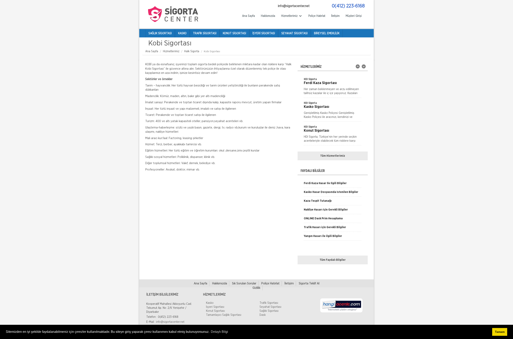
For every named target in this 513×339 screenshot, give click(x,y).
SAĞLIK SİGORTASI (160, 33)
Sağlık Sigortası (269, 311)
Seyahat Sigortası (270, 307)
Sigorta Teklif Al (309, 283)
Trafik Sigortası (269, 303)
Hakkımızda (268, 16)
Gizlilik (256, 287)
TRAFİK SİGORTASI (204, 33)
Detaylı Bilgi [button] (219, 331)
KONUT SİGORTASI (234, 33)
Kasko (210, 303)
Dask (263, 315)
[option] (333, 87)
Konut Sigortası (215, 311)
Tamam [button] (500, 331)
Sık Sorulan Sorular (244, 283)
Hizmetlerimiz (171, 51)
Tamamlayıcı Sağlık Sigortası (223, 315)
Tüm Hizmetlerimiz (332, 155)
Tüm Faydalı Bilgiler (333, 260)
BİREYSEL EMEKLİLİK (326, 33)
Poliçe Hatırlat (316, 16)
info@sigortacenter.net (170, 322)
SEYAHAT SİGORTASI (294, 33)
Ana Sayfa (248, 16)
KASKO (182, 33)
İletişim (335, 16)
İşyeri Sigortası (215, 307)
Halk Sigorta (191, 51)
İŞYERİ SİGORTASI (263, 33)
